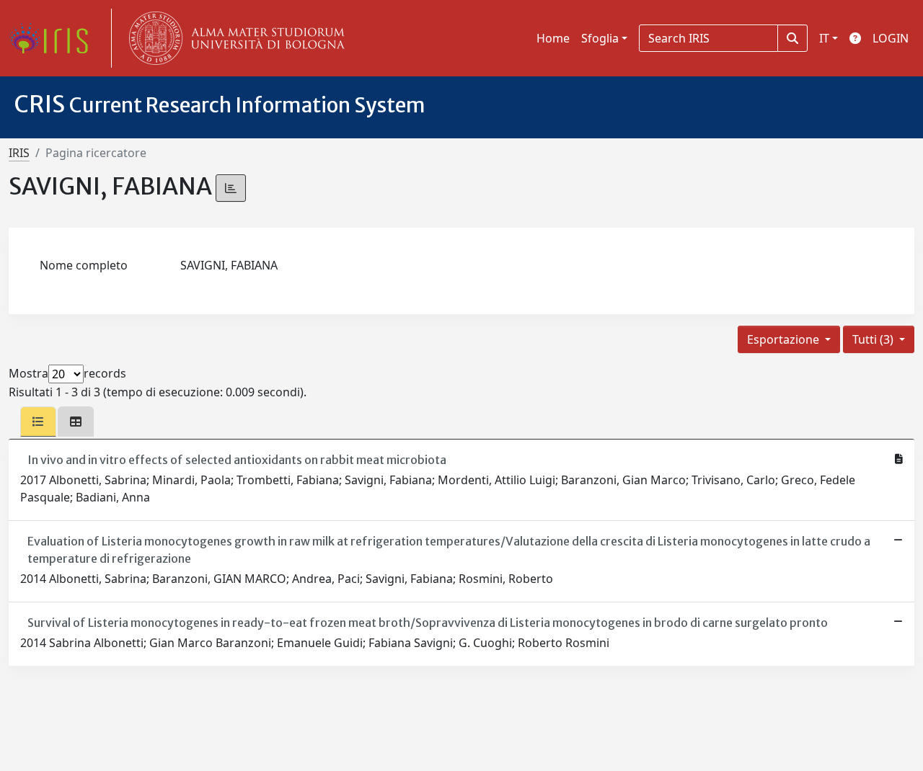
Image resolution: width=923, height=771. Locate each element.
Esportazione (784, 339)
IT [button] (824, 38)
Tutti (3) (874, 339)
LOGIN (891, 38)
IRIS (19, 153)
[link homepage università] (233, 38)
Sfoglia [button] (600, 38)
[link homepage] (54, 38)
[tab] (38, 421)
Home (553, 38)
